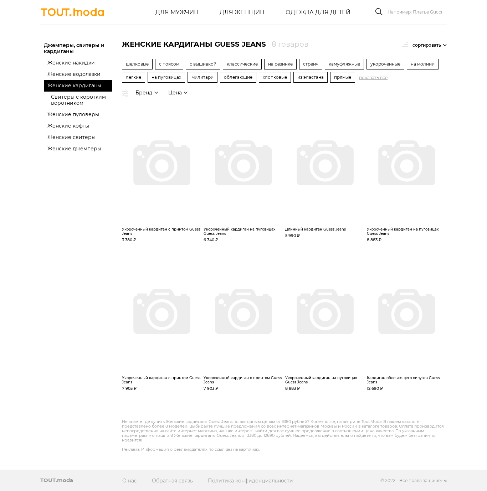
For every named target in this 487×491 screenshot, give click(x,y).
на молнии (423, 64)
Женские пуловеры (73, 114)
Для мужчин (177, 12)
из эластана (310, 77)
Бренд (143, 92)
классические (242, 64)
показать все (373, 77)
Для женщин (242, 12)
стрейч (310, 64)
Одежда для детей (318, 12)
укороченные (385, 64)
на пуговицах (166, 77)
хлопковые (275, 77)
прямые (342, 77)
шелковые (137, 64)
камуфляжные (344, 64)
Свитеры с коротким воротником (78, 100)
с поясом (169, 64)
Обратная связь (172, 480)
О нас (129, 480)
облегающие (238, 77)
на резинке (280, 64)
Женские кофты (68, 126)
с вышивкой (203, 64)
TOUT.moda (56, 480)
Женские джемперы (74, 148)
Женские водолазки (74, 74)
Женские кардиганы (74, 85)
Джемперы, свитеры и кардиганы (74, 48)
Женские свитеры (71, 137)
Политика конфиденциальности (250, 480)
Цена (175, 92)
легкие (133, 77)
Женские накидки (71, 63)
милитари (202, 77)
